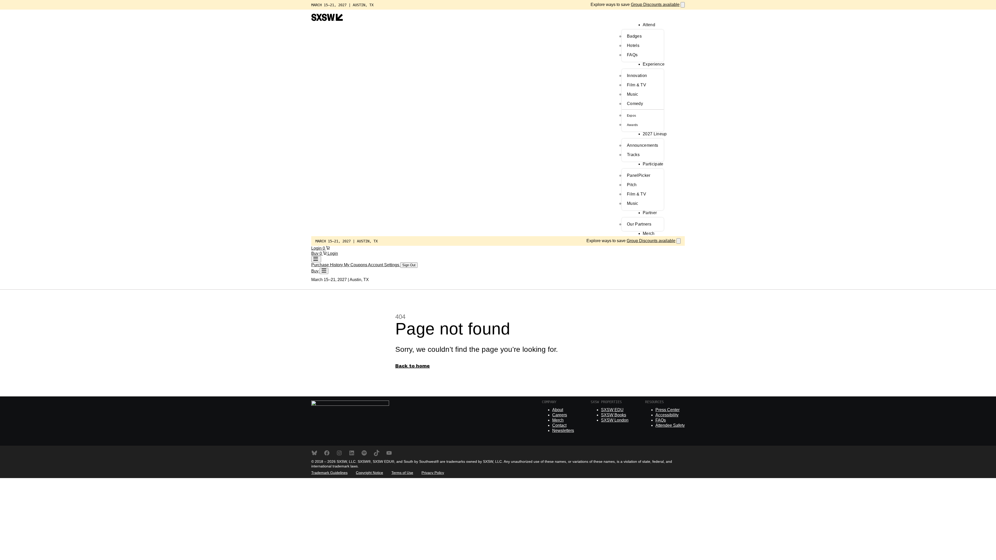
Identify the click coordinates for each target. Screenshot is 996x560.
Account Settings (384, 265)
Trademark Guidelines (329, 473)
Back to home (412, 366)
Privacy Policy (432, 473)
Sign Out (409, 265)
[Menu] (324, 271)
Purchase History (327, 265)
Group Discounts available (655, 4)
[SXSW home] (327, 19)
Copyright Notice (369, 473)
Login (317, 248)
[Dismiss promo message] (683, 5)
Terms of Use (402, 473)
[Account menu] (316, 259)
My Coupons (356, 265)
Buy (315, 253)
